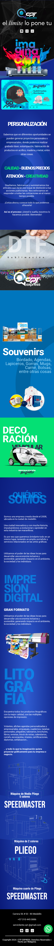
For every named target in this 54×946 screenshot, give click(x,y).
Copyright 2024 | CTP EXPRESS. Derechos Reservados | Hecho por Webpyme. (27, 941)
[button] (17, 107)
